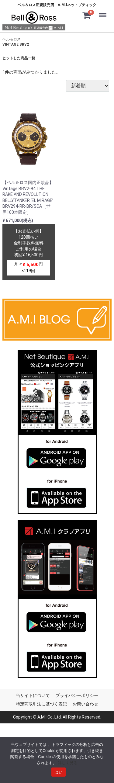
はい (58, 772)
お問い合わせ (85, 704)
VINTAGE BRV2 (15, 44)
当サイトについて (33, 695)
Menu (103, 11)
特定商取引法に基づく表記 (41, 704)
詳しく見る (68, 762)
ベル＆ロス (11, 39)
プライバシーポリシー (77, 695)
